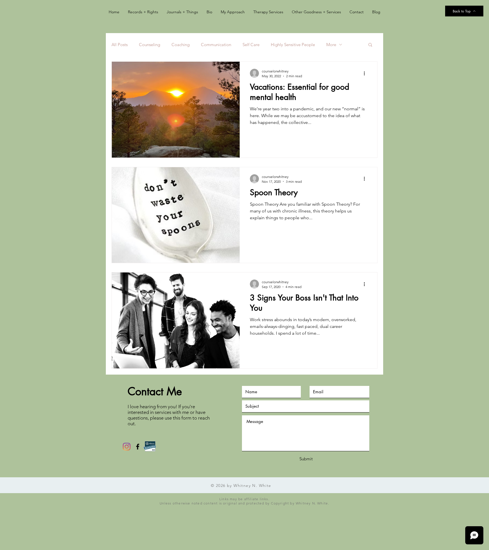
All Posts (119, 44)
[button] (370, 45)
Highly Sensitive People (293, 44)
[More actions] (366, 73)
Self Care (251, 44)
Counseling (149, 44)
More (331, 44)
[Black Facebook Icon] (137, 446)
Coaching (180, 44)
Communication (216, 44)
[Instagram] (126, 446)
